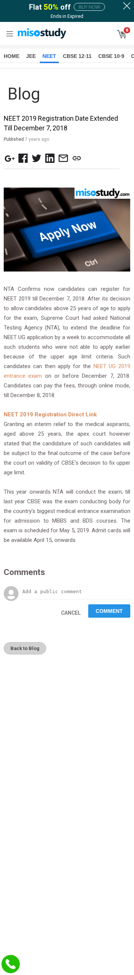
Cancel (71, 613)
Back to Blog (24, 648)
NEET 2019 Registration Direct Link (50, 414)
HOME (11, 56)
